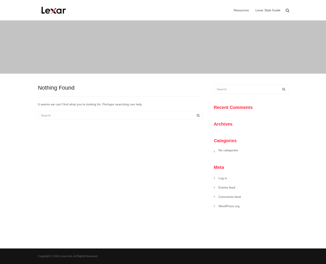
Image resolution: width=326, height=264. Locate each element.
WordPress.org (229, 206)
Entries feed (226, 187)
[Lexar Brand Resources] (54, 10)
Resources (241, 10)
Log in (222, 178)
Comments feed (229, 197)
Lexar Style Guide (268, 10)
